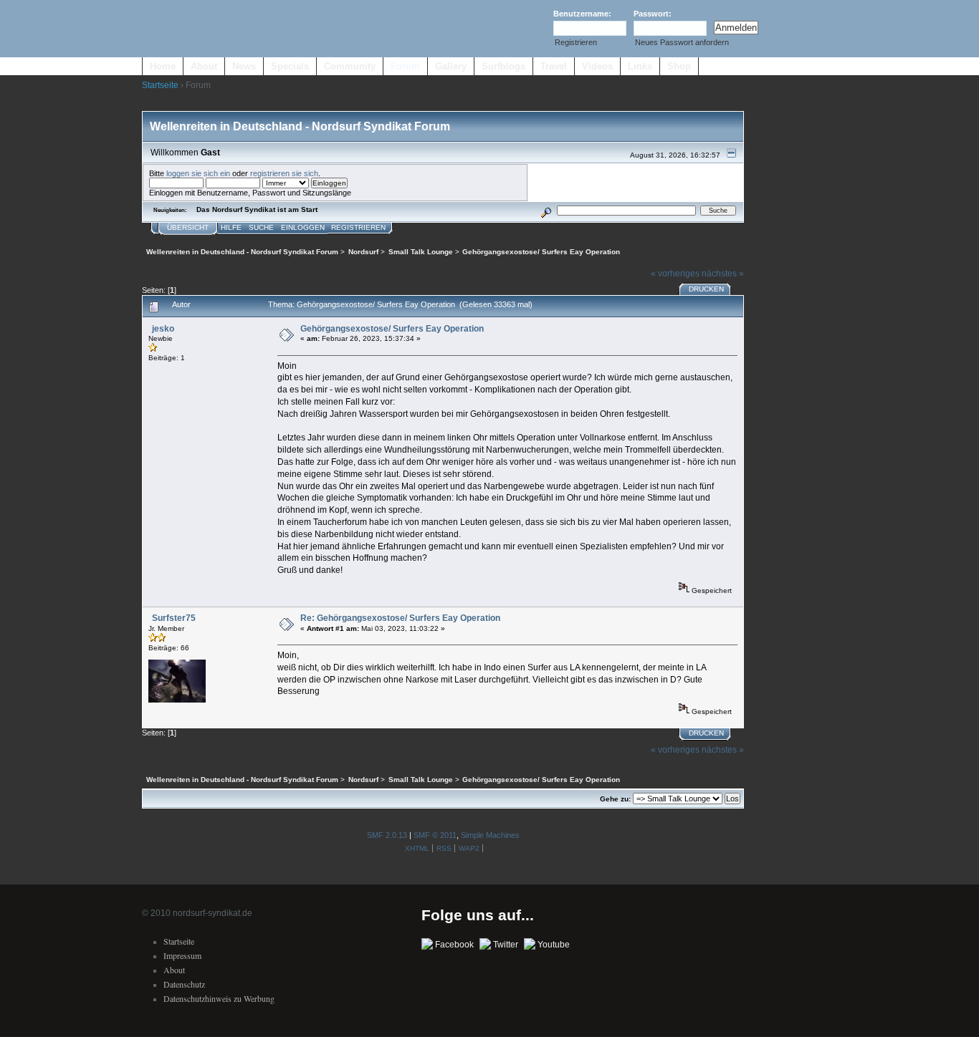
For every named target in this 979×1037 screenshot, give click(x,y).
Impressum (182, 955)
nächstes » (723, 274)
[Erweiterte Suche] (546, 210)
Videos (597, 66)
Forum (405, 66)
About (204, 66)
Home (163, 66)
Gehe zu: (615, 799)
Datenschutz (184, 984)
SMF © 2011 (435, 835)
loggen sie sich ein (198, 173)
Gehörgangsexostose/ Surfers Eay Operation (392, 329)
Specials (290, 66)
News (244, 66)
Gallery (451, 66)
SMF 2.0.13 (387, 835)
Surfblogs (503, 66)
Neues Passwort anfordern (682, 42)
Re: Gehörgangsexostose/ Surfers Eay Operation (400, 618)
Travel (553, 66)
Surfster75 (174, 618)
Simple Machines (490, 835)
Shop (679, 66)
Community (350, 66)
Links (640, 66)
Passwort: (653, 13)
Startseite (160, 85)
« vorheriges (675, 274)
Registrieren (576, 42)
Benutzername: (582, 13)
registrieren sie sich (284, 173)
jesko (163, 329)
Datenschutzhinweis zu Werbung (218, 998)
